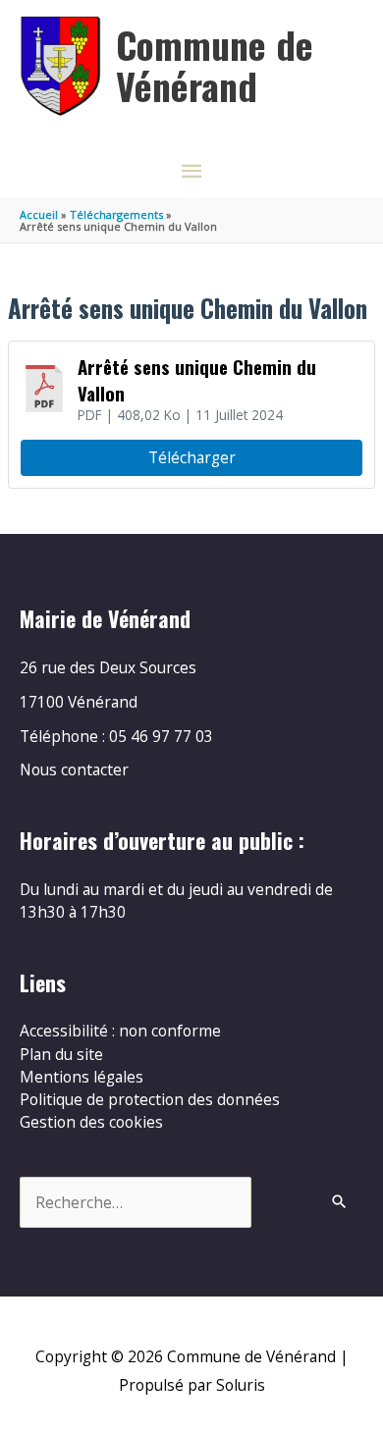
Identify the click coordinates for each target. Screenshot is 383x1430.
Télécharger (192, 457)
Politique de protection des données (150, 1099)
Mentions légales (81, 1076)
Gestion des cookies (91, 1122)
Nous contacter (74, 769)
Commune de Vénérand (214, 65)
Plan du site (61, 1054)
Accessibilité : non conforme (120, 1030)
